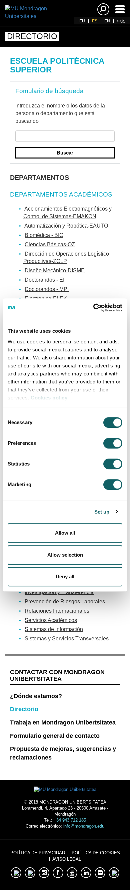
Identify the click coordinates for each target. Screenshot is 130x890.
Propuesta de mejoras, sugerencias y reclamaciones (63, 753)
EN (107, 21)
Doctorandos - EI (44, 280)
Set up (102, 512)
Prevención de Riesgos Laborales (65, 601)
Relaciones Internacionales (57, 611)
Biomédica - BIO (44, 235)
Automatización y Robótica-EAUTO (66, 226)
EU (82, 21)
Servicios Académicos (51, 620)
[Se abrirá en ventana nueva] (16, 872)
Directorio (24, 709)
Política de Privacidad (37, 853)
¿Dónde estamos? (36, 696)
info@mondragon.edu (83, 826)
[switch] (112, 443)
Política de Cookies (96, 853)
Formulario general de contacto (55, 735)
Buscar (65, 153)
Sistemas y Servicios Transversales (67, 638)
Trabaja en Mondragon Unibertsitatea (63, 722)
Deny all (65, 576)
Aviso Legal (66, 859)
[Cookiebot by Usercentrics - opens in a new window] (93, 307)
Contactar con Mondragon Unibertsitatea (57, 675)
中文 (121, 21)
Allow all (65, 533)
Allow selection (65, 555)
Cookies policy (49, 397)
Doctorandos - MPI (47, 289)
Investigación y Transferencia (59, 592)
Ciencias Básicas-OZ (50, 244)
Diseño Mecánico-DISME (55, 270)
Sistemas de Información (54, 629)
